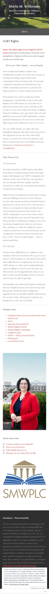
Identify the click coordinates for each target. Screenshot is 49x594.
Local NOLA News (16, 341)
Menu (24, 31)
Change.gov (13, 338)
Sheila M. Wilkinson (24, 6)
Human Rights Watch (17, 327)
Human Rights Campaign (19, 329)
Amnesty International (18, 324)
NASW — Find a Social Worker (21, 335)
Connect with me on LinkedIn (19, 444)
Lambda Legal (14, 332)
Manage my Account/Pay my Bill (21, 453)
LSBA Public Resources (16, 450)
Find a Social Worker (15, 447)
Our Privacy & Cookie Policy (19, 584)
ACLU (10, 321)
